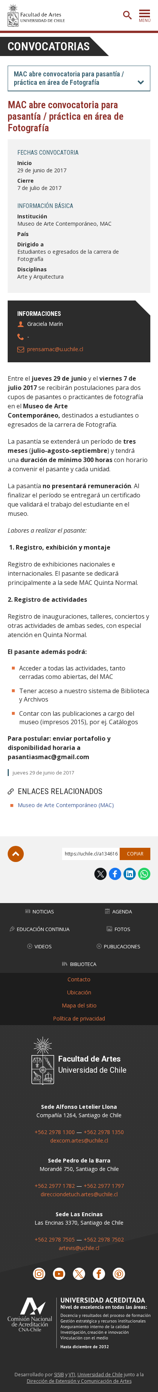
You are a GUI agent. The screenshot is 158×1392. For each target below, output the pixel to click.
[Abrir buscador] (127, 15)
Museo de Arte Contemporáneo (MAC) (66, 805)
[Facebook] (99, 1274)
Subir (16, 854)
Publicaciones (122, 946)
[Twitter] (79, 1274)
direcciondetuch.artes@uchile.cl (79, 1194)
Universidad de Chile (100, 1374)
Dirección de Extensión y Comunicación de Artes (79, 1381)
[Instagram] (39, 1274)
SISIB (59, 1374)
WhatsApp (144, 874)
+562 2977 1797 (104, 1185)
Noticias (43, 911)
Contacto (79, 979)
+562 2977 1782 (55, 1185)
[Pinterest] (119, 1274)
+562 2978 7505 (55, 1239)
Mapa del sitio (79, 1005)
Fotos (122, 929)
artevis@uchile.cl (79, 1248)
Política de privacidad (79, 1018)
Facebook (115, 874)
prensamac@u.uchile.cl (55, 349)
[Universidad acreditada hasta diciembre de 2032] (79, 1323)
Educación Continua (43, 929)
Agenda (122, 911)
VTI (72, 1374)
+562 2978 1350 (104, 1132)
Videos (43, 946)
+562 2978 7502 (104, 1239)
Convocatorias (49, 46)
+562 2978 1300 (55, 1132)
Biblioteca (83, 964)
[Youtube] (59, 1274)
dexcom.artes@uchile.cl (79, 1140)
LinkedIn (129, 874)
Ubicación (79, 992)
